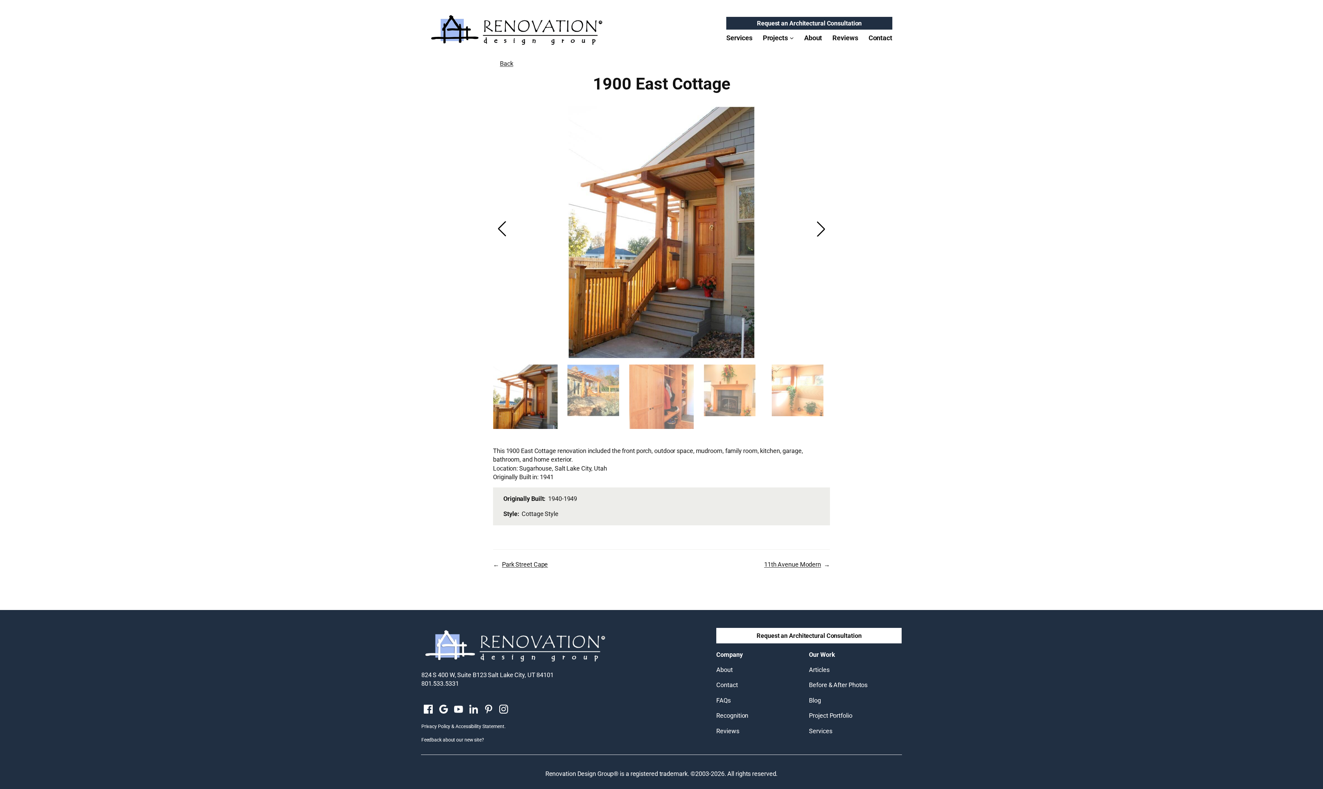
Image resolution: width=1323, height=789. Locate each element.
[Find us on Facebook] (428, 710)
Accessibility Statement (479, 726)
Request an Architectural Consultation (809, 23)
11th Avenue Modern (792, 564)
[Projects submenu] (792, 38)
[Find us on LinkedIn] (473, 710)
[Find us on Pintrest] (488, 710)
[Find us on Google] (443, 710)
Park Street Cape (525, 564)
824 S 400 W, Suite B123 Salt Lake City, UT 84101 (487, 674)
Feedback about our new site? (452, 740)
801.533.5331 (440, 683)
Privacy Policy (436, 726)
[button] (821, 228)
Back (506, 63)
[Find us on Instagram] (504, 710)
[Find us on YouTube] (458, 710)
